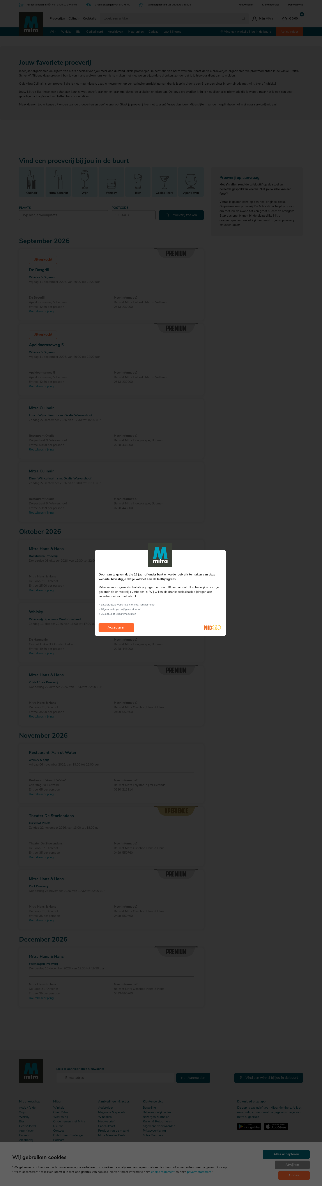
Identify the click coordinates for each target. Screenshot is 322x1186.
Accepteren (116, 627)
